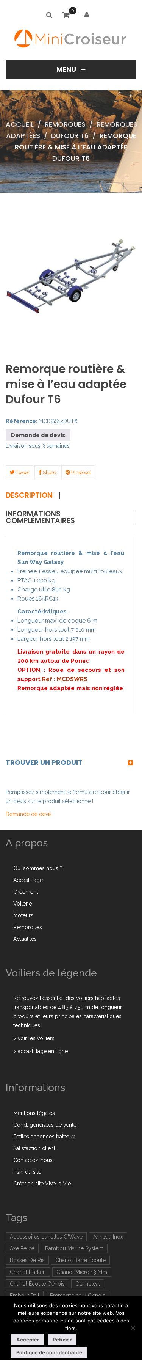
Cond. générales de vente (44, 1125)
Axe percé (22, 1248)
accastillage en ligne (43, 1051)
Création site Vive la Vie (42, 1184)
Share (49, 472)
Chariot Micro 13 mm (81, 1272)
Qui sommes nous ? (37, 868)
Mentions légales (34, 1113)
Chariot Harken (28, 1272)
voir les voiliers (36, 1038)
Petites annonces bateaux (44, 1137)
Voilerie (22, 904)
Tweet (22, 472)
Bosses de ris (27, 1260)
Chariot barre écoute (80, 1260)
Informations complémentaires (40, 517)
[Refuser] (132, 1328)
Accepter (27, 1339)
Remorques (65, 124)
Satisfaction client (34, 1148)
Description (29, 495)
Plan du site (27, 1172)
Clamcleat (87, 1284)
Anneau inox (108, 1237)
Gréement (25, 892)
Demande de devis (38, 435)
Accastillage (28, 880)
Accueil (20, 124)
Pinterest (80, 472)
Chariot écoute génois (37, 1284)
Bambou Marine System (74, 1248)
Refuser (62, 1339)
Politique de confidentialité (49, 1352)
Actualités (25, 939)
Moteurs (23, 915)
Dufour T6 (70, 135)
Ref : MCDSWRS (65, 679)
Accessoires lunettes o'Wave (46, 1237)
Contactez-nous (33, 1160)
